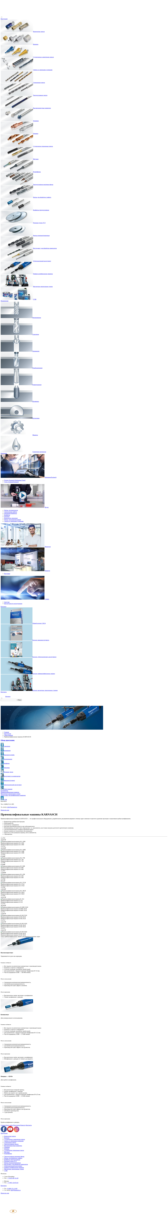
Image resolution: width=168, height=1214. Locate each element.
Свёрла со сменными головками (42, 70)
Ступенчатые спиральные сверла (43, 146)
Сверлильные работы (10, 512)
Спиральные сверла (39, 82)
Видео (47, 507)
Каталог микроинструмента (40, 640)
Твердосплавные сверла (40, 95)
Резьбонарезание (37, 368)
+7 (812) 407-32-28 (12, 1178)
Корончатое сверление (11, 518)
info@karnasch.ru (12, 807)
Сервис (47, 599)
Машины (35, 435)
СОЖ (34, 299)
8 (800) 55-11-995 (12, 1188)
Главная (3, 1125)
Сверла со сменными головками (14, 521)
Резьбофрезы (37, 172)
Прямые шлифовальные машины (43, 274)
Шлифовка (35, 401)
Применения (4, 301)
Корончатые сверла (39, 31)
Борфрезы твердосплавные (41, 210)
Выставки (7, 573)
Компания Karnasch (50, 477)
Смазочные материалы (39, 451)
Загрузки (7, 602)
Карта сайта (9, 1125)
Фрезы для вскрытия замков (12, 519)
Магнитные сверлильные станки (43, 286)
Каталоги (3, 606)
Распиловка (35, 418)
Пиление (7, 516)
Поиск (19, 700)
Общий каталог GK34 (39, 623)
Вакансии (48, 546)
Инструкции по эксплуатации (13, 603)
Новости (47, 570)
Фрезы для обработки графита (42, 197)
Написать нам (5, 810)
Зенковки (36, 121)
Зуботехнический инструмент (42, 261)
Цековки (35, 133)
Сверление (35, 334)
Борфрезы (7, 515)
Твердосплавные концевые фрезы (43, 184)
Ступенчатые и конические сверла (43, 57)
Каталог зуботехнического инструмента (44, 657)
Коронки (35, 44)
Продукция (4, 19)
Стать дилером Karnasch (11, 482)
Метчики (35, 159)
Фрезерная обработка (10, 513)
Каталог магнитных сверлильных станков (45, 690)
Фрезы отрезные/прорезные (41, 235)
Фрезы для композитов (11, 510)
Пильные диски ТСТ (39, 223)
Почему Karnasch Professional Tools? (15, 480)
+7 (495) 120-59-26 (12, 1182)
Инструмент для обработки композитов (45, 248)
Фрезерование (36, 317)
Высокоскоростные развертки (42, 108)
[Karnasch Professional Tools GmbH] (84, 15)
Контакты (4, 692)
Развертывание (36, 384)
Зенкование (35, 351)
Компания (4, 453)
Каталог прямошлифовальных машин (43, 673)
